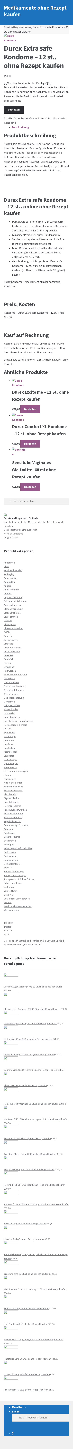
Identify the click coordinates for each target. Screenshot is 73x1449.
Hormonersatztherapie (15, 724)
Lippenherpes (11, 763)
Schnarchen (10, 840)
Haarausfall (9, 713)
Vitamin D (8, 894)
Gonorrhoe (9, 701)
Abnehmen (9, 562)
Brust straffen (11, 616)
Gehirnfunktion (11, 682)
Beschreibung (20, 127)
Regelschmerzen (12, 821)
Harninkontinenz (12, 717)
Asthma (8, 593)
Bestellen (14, 109)
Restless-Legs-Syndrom (16, 825)
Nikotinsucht (10, 794)
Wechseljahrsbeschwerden (18, 906)
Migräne (8, 775)
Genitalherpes (11, 694)
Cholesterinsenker (13, 628)
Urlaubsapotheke (12, 883)
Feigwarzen (10, 670)
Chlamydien (10, 624)
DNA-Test (8, 655)
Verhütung (9, 887)
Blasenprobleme (12, 612)
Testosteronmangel (14, 871)
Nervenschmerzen (13, 790)
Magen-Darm (10, 767)
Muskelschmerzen (13, 782)
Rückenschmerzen (13, 813)
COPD (7, 632)
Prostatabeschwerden (15, 809)
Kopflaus (8, 744)
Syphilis (8, 867)
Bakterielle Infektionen (15, 601)
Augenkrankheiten (13, 597)
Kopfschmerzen (12, 748)
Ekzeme (8, 662)
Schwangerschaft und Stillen (18, 848)
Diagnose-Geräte (12, 647)
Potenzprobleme (12, 805)
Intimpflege (10, 736)
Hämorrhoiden (11, 709)
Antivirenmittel (11, 589)
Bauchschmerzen (12, 605)
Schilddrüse (10, 833)
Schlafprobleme (12, 836)
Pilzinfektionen (11, 801)
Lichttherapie (10, 759)
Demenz (8, 636)
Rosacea (8, 829)
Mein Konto (19, 1407)
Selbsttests (10, 852)
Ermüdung (9, 666)
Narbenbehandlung (13, 786)
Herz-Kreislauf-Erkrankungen (18, 720)
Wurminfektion (11, 910)
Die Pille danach (12, 651)
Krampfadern (10, 751)
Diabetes (8, 643)
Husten (7, 728)
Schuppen (9, 844)
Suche (16, 1411)
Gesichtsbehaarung (14, 697)
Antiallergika (10, 578)
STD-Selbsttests (12, 863)
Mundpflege (10, 778)
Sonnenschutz (11, 859)
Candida (8, 620)
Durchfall (8, 659)
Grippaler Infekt (12, 705)
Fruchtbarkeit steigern (15, 674)
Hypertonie (9, 732)
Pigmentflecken (12, 798)
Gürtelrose (9, 678)
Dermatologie (11, 639)
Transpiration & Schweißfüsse (19, 879)
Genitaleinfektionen (14, 690)
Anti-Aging (9, 574)
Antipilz (7, 585)
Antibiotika (9, 581)
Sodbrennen (10, 856)
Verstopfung (10, 890)
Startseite (10, 27)
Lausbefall (9, 755)
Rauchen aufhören (13, 817)
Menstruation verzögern (16, 771)
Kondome (25, 27)
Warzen (8, 902)
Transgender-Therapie (15, 875)
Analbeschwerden (13, 570)
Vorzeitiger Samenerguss (17, 898)
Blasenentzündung (13, 608)
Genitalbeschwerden (14, 686)
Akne (6, 566)
